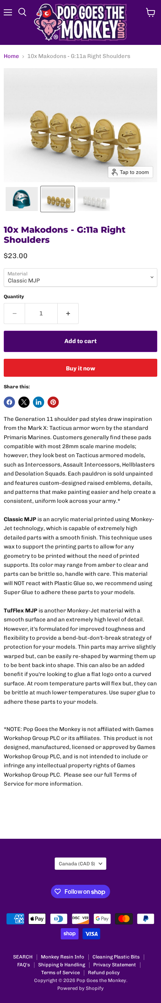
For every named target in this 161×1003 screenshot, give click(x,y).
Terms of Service (60, 972)
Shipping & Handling (61, 964)
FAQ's (23, 964)
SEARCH (23, 957)
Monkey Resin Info (62, 957)
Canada (77, 863)
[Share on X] (24, 402)
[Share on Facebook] (9, 402)
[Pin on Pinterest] (53, 402)
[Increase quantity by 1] (68, 313)
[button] (22, 199)
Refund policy (104, 972)
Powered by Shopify (80, 988)
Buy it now (80, 368)
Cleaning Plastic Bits (116, 957)
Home (11, 56)
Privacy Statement (114, 964)
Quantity (14, 296)
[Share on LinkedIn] (38, 402)
